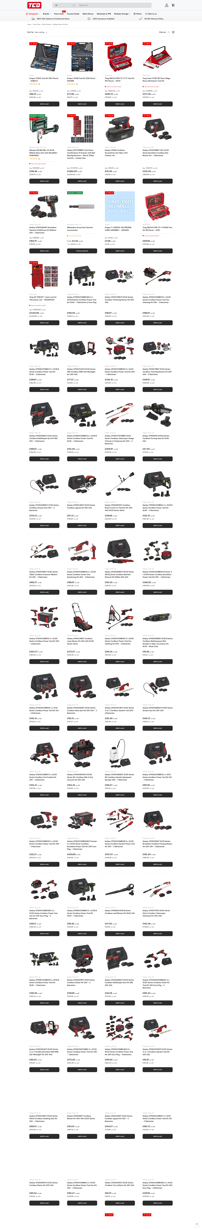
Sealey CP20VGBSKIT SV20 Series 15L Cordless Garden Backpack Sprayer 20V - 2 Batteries (119, 777)
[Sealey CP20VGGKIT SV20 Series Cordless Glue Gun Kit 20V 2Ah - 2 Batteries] (82, 687)
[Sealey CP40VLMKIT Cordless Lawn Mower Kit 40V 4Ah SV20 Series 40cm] (82, 617)
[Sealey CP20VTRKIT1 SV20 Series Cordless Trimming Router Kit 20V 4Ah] (120, 276)
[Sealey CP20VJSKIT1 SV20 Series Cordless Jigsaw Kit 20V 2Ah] (82, 484)
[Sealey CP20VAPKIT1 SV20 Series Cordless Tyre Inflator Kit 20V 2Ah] (120, 1162)
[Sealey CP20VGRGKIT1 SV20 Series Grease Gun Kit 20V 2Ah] (158, 687)
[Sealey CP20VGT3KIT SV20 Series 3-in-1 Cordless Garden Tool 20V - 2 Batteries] (120, 687)
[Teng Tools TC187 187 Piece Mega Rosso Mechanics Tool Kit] (158, 57)
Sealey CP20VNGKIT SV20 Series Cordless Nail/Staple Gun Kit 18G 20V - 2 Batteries (43, 438)
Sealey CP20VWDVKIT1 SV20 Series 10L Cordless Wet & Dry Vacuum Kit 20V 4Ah (80, 777)
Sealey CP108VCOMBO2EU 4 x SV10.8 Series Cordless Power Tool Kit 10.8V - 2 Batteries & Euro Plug (81, 300)
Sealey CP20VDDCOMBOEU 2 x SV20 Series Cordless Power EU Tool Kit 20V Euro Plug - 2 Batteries (156, 984)
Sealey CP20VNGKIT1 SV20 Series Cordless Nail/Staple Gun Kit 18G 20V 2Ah (119, 982)
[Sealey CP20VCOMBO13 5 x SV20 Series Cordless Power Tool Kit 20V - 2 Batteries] (120, 348)
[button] (173, 5)
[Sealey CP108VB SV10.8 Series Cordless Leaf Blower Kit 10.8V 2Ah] (120, 889)
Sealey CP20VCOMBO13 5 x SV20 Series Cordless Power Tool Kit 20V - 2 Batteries (120, 372)
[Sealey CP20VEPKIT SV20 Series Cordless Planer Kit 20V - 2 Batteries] (82, 959)
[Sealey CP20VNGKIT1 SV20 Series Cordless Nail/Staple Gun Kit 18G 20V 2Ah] (120, 959)
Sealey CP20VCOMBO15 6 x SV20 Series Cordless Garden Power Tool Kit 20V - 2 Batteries (120, 844)
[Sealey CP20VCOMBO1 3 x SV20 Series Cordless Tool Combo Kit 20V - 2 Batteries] (44, 753)
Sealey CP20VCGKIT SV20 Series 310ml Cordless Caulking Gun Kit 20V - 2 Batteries (43, 1118)
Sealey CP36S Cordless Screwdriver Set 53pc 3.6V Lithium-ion (116, 153)
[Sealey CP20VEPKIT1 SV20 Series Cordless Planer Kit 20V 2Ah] (44, 1162)
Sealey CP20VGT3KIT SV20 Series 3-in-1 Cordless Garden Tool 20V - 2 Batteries (120, 710)
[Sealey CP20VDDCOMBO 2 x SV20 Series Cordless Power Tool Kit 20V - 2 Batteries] (82, 1028)
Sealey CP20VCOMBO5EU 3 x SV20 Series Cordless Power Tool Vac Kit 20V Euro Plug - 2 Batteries (43, 914)
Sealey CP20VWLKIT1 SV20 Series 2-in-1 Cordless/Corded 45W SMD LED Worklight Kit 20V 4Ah (44, 1052)
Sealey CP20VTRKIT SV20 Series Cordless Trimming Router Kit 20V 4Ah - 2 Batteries (157, 372)
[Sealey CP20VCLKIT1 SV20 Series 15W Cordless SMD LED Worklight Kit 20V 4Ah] (82, 348)
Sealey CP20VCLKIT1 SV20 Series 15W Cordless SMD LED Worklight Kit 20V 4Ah (81, 372)
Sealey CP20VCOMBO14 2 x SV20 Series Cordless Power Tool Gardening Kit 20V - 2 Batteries (81, 574)
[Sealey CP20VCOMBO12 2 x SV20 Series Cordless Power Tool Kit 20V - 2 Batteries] (44, 820)
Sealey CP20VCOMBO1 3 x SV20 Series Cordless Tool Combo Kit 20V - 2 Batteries (43, 777)
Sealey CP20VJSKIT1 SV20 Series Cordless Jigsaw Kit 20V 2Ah (81, 506)
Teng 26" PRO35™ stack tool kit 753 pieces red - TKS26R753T (43, 298)
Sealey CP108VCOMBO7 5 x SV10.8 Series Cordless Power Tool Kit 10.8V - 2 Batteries (44, 372)
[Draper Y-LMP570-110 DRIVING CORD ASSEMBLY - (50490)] (120, 206)
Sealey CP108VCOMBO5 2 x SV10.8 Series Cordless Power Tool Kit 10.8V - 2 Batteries (82, 438)
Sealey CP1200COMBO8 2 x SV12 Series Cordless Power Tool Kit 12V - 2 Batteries (157, 777)
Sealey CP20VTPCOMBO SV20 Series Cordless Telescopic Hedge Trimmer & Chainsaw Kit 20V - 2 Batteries (119, 440)
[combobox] (102, 5)
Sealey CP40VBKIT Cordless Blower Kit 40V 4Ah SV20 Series (81, 1117)
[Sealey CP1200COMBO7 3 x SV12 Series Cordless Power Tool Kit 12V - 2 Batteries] (158, 1095)
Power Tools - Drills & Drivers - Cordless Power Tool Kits (50, 24)
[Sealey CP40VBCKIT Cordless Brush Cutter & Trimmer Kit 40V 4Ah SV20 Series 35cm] (120, 484)
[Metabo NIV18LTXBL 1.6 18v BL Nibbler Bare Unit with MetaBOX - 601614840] (44, 129)
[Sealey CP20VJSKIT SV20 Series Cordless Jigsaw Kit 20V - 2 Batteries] (120, 1095)
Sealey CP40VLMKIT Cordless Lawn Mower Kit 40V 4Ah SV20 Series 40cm (80, 641)
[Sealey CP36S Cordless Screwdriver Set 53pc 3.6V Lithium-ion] (120, 129)
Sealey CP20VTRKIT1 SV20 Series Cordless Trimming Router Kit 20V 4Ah (119, 300)
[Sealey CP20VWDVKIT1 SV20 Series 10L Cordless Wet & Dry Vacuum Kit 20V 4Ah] (82, 753)
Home (29, 24)
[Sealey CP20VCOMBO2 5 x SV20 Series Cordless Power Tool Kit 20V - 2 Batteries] (44, 617)
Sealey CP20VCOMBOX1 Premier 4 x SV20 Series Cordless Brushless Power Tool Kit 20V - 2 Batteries (157, 574)
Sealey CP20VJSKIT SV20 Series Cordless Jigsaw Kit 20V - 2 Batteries (118, 1118)
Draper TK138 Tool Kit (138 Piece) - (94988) (82, 79)
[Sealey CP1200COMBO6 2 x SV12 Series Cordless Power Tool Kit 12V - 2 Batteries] (44, 687)
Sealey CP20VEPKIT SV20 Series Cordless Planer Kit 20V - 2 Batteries (81, 982)
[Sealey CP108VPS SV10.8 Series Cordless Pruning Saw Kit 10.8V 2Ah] (158, 415)
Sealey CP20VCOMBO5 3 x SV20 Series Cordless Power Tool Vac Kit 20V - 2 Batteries (82, 1185)
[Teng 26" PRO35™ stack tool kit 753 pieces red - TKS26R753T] (44, 276)
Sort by (30, 32)
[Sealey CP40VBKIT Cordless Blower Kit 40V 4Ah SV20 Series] (82, 1095)
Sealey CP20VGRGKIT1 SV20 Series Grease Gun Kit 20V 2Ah (158, 709)
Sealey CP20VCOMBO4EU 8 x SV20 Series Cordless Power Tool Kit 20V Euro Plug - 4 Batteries (119, 1052)
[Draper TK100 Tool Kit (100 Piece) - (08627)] (44, 57)
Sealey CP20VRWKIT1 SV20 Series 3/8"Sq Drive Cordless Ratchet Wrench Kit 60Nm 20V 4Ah (119, 574)
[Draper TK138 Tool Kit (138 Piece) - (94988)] (82, 57)
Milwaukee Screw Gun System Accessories (80, 228)
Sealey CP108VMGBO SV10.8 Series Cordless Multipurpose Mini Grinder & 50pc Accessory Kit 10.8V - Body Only (158, 642)
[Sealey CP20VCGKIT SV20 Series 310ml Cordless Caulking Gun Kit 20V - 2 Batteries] (44, 1095)
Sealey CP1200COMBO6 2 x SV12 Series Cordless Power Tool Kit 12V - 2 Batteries (44, 710)
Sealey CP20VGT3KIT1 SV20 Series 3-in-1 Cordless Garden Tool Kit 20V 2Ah (157, 1052)
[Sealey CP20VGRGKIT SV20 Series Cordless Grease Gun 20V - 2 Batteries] (44, 484)
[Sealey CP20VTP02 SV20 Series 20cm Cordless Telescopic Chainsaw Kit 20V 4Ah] (158, 889)
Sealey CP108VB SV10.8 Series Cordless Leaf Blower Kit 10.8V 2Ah (120, 911)
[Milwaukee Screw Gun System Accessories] (82, 206)
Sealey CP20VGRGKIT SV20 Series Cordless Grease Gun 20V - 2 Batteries (44, 508)
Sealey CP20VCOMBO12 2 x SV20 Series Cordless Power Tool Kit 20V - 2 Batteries (44, 844)
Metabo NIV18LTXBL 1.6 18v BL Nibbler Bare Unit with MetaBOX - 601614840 (43, 153)
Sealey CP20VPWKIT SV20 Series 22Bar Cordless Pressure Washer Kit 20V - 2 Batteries (43, 574)
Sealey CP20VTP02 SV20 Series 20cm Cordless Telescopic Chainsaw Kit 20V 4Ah (156, 913)
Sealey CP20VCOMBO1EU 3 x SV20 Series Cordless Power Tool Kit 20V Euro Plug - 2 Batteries (158, 1185)
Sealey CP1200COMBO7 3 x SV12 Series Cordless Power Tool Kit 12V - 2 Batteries (157, 1118)
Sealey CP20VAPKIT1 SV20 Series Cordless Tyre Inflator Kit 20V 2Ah (119, 1184)
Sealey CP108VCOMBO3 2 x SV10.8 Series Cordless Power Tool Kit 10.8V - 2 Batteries (82, 913)
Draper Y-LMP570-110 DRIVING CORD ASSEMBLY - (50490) (118, 228)
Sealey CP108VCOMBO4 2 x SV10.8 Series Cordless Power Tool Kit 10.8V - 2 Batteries (157, 508)
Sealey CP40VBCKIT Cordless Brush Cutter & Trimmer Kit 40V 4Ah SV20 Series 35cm (118, 508)
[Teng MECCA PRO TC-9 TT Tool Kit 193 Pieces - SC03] (120, 57)
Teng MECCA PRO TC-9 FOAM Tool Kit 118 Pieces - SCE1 (157, 228)
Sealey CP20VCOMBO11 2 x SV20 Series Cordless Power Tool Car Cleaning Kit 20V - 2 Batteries (157, 300)
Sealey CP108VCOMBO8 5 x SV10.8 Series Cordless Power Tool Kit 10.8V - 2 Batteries (44, 982)
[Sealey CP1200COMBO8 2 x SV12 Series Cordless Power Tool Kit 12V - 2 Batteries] (158, 753)
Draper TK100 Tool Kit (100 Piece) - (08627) (43, 79)
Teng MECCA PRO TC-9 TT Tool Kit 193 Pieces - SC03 (119, 79)
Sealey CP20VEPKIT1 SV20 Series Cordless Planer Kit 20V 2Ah (43, 1184)
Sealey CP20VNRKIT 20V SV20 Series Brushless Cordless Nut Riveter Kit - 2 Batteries (156, 153)
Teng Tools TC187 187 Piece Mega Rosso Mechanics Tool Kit (156, 79)
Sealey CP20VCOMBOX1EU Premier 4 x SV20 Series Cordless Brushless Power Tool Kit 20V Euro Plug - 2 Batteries (82, 845)
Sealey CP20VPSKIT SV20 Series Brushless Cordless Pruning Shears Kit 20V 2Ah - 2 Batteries (157, 844)
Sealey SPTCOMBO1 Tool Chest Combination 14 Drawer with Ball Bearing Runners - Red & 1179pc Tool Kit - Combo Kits (81, 154)
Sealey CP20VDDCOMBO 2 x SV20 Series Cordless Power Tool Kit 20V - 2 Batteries (82, 1052)
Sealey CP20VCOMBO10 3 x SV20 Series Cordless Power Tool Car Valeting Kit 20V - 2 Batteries (119, 641)
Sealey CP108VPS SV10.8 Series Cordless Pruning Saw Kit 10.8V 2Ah (156, 438)
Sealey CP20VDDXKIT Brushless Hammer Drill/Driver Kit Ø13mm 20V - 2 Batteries (42, 230)
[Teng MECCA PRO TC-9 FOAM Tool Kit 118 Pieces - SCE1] (158, 206)
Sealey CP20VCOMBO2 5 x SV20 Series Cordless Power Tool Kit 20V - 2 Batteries (44, 641)
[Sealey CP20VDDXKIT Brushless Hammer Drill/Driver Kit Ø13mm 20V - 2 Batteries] (44, 206)
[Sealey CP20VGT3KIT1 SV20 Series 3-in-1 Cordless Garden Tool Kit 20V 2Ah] (158, 1028)
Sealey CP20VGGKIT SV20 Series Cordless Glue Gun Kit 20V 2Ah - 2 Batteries (82, 710)
